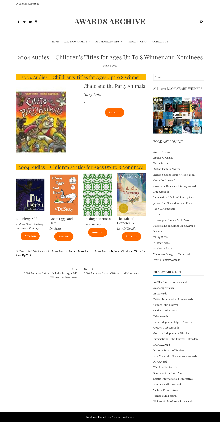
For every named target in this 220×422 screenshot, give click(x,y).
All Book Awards (75, 41)
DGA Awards (160, 316)
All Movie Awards (107, 41)
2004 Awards (39, 251)
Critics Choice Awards (166, 310)
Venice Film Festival (165, 395)
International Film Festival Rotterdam (176, 339)
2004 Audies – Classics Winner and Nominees (111, 271)
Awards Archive (110, 21)
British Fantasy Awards (166, 169)
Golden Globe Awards (166, 327)
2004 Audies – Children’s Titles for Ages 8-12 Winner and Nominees (50, 273)
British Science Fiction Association (174, 174)
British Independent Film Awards (173, 299)
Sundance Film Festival (167, 384)
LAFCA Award (161, 344)
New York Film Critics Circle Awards (175, 356)
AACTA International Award (170, 282)
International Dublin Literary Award (174, 197)
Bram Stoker (160, 163)
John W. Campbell (164, 208)
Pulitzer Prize (161, 243)
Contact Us (160, 41)
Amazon (114, 112)
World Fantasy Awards (166, 259)
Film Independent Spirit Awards (172, 322)
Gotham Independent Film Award (173, 333)
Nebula (157, 231)
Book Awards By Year (107, 251)
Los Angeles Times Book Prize (171, 220)
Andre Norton (162, 152)
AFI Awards (160, 293)
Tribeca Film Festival (165, 390)
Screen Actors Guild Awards (170, 373)
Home (55, 41)
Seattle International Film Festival (173, 378)
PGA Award (160, 361)
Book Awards (86, 251)
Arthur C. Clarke (163, 157)
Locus (156, 214)
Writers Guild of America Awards (173, 401)
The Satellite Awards (165, 367)
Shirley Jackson (162, 248)
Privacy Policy (138, 41)
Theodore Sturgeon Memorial (171, 254)
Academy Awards (163, 288)
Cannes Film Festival (165, 305)
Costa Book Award (164, 180)
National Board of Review (168, 350)
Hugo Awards (161, 191)
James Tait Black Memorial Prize (172, 203)
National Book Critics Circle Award (174, 225)
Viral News (111, 417)
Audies (73, 251)
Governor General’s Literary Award (174, 186)
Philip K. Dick (161, 237)
